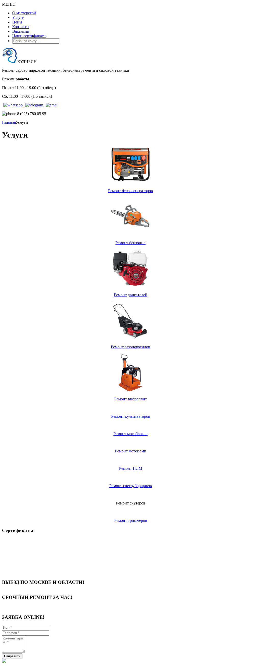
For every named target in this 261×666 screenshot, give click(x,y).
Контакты (20, 26)
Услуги (18, 17)
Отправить (12, 656)
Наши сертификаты (29, 36)
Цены (17, 22)
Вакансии (20, 31)
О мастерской (24, 13)
